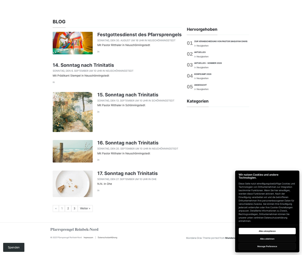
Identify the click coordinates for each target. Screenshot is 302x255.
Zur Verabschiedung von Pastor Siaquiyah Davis (220, 41)
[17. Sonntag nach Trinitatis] (73, 183)
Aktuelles (200, 52)
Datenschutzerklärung (107, 237)
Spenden (14, 247)
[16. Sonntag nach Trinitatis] (73, 151)
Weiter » (85, 208)
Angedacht (200, 85)
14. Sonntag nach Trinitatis (83, 65)
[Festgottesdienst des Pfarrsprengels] (73, 42)
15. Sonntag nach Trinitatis (127, 94)
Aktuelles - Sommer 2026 (208, 63)
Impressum (88, 237)
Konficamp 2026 (202, 74)
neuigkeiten (203, 45)
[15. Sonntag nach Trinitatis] (73, 111)
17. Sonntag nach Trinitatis (127, 173)
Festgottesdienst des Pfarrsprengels (139, 34)
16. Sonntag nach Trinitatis (128, 143)
